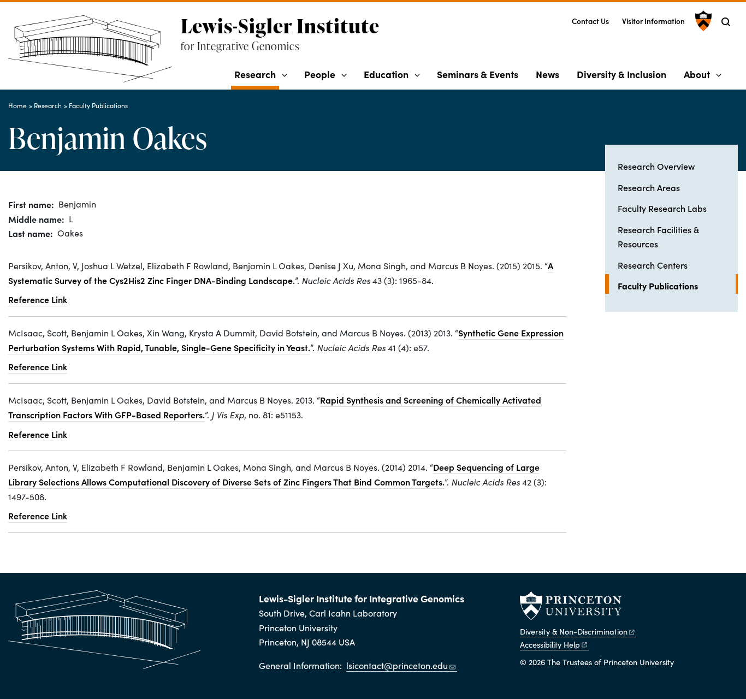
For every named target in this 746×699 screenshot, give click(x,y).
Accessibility (550, 644)
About (697, 74)
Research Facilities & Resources (658, 236)
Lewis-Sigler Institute (280, 25)
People (319, 74)
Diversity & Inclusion (621, 74)
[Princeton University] (702, 20)
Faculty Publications (98, 105)
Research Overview (656, 166)
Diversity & (573, 631)
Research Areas (649, 187)
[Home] (94, 53)
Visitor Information (653, 21)
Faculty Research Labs (662, 208)
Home (17, 105)
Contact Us (590, 21)
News (547, 74)
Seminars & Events (477, 74)
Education (386, 74)
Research (256, 74)
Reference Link (37, 299)
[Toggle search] (725, 22)
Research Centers (653, 265)
